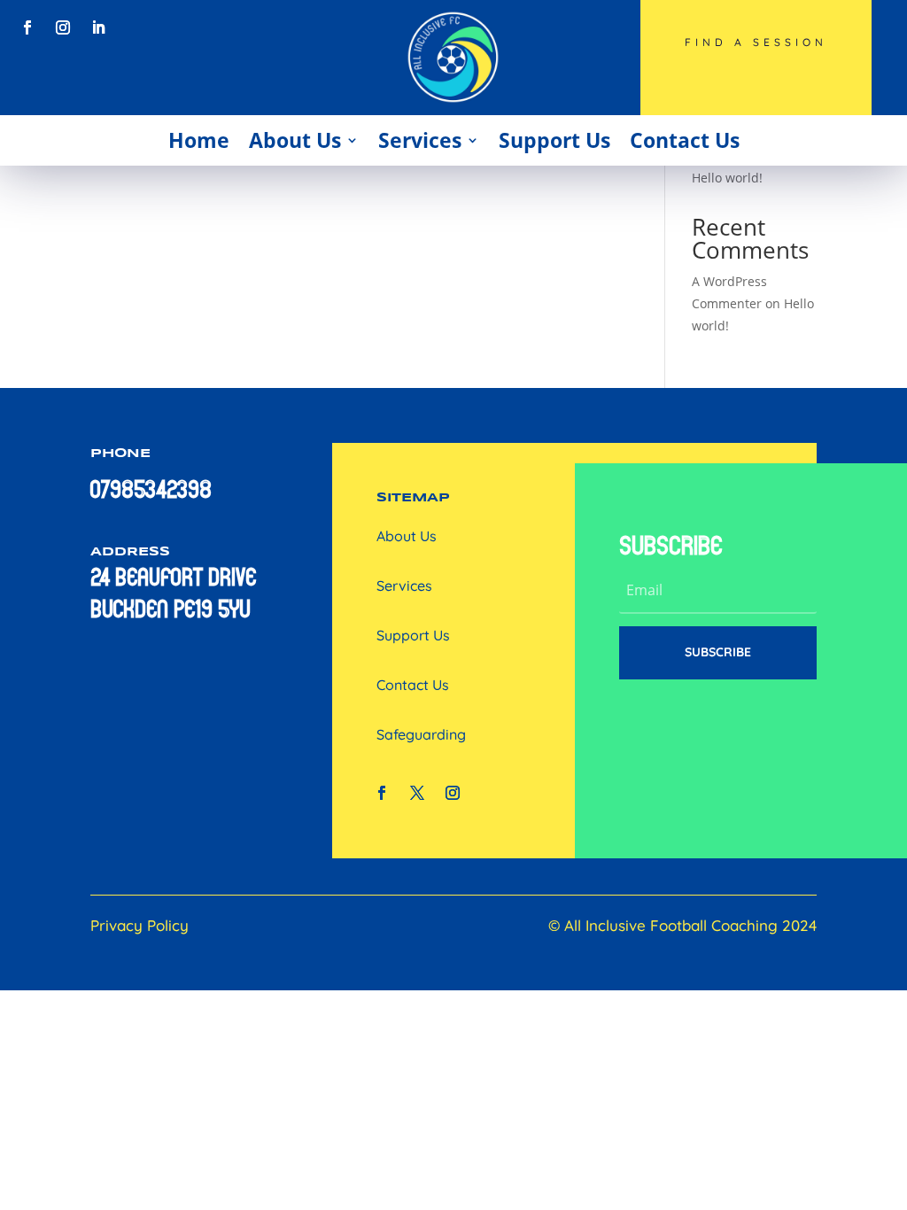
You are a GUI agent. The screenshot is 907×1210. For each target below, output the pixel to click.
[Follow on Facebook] (27, 27)
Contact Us (685, 140)
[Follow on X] (417, 793)
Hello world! (727, 177)
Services (419, 140)
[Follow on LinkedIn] (98, 27)
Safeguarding (421, 734)
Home (198, 140)
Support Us (554, 140)
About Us (295, 140)
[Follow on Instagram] (63, 27)
